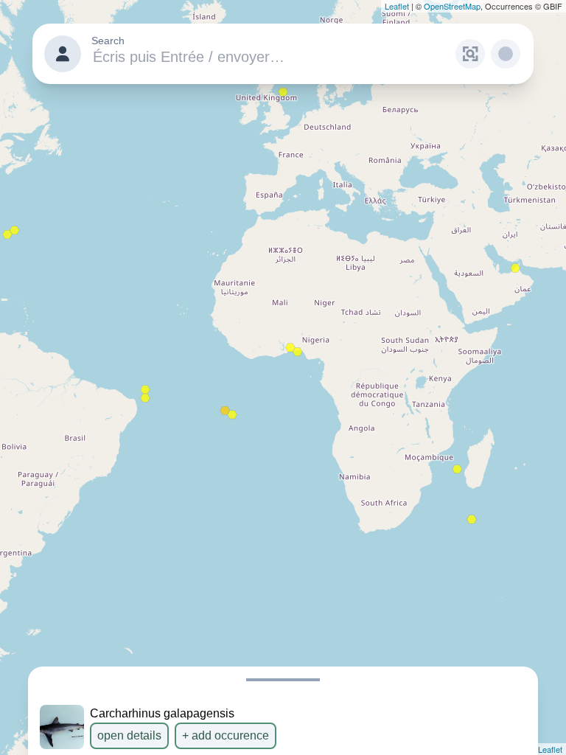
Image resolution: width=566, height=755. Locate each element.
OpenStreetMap (452, 6)
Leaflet (397, 6)
